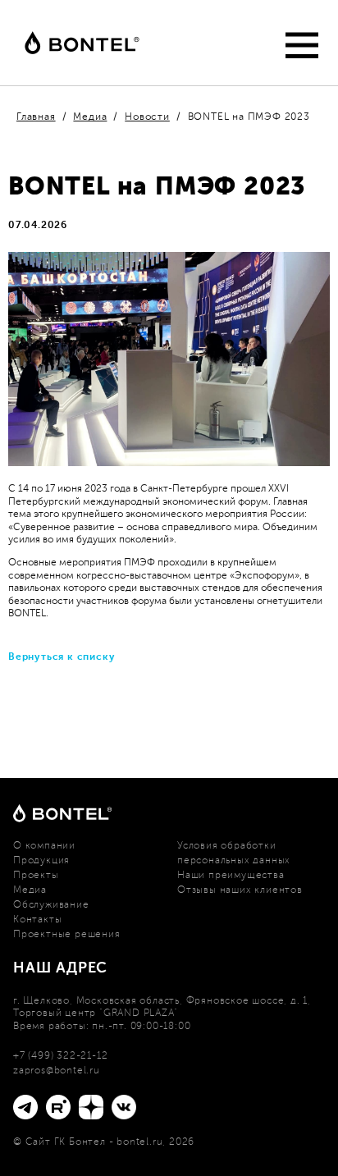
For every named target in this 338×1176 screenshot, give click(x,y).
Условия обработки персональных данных (233, 853)
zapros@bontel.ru (56, 1070)
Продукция (41, 860)
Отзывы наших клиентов (240, 890)
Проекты (36, 875)
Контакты (37, 919)
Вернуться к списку (61, 656)
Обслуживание (51, 904)
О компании (44, 845)
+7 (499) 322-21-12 (60, 1055)
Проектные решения (67, 934)
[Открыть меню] (297, 45)
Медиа (30, 890)
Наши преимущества (231, 875)
